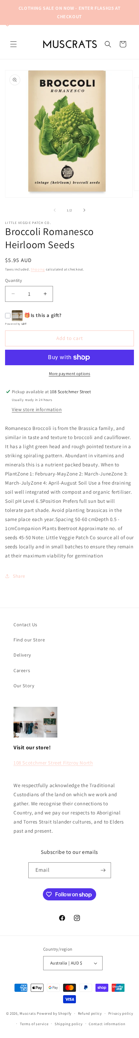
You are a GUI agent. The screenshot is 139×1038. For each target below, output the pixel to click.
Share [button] (19, 576)
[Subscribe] (103, 870)
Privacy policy (120, 1013)
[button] (13, 44)
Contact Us (25, 625)
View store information (37, 409)
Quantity (13, 280)
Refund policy (90, 1013)
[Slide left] (54, 210)
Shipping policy (69, 1023)
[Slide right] (84, 210)
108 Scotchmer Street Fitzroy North (53, 762)
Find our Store (29, 640)
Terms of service (34, 1023)
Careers (21, 670)
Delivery (22, 655)
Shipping (38, 269)
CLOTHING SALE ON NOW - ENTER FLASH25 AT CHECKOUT (69, 12)
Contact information (107, 1023)
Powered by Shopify (54, 1013)
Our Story (23, 686)
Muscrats (28, 1013)
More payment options (69, 373)
